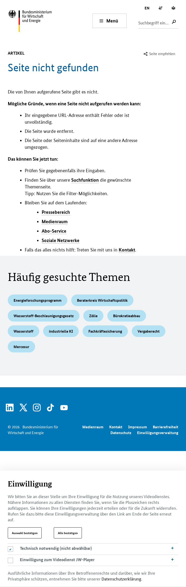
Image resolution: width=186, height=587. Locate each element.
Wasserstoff (23, 331)
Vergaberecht (149, 331)
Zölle (93, 315)
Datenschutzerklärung (121, 578)
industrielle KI (61, 331)
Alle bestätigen (68, 533)
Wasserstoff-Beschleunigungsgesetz (44, 315)
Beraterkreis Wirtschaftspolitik (102, 300)
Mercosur (21, 346)
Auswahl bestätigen (25, 533)
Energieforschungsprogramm (38, 300)
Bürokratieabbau (126, 315)
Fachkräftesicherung (105, 331)
